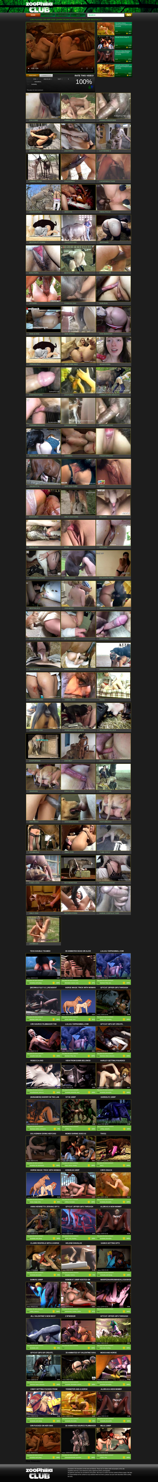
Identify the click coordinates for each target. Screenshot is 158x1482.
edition (37, 1129)
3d (36, 1165)
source (73, 983)
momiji (75, 1165)
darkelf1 (107, 1129)
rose (77, 983)
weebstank (41, 1165)
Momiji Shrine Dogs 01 (122, 37)
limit (101, 1348)
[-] (92, 87)
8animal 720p (104, 983)
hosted (74, 1311)
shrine (70, 1165)
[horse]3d (108, 1092)
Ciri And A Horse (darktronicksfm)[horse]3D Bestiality (123, 24)
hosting (109, 1019)
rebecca (41, 1092)
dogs (66, 1165)
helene (73, 1275)
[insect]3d (108, 1238)
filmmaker (68, 983)
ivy (70, 1129)
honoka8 (71, 1202)
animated (43, 1129)
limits (66, 1238)
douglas (67, 1275)
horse (66, 1019)
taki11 (102, 1165)
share (107, 1056)
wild (40, 1056)
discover (111, 1056)
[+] (89, 87)
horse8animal (34, 1092)
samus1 (36, 1311)
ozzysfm (32, 1056)
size (105, 1019)
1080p (67, 1129)
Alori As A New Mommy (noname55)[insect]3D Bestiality (122, 52)
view (78, 1092)
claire (36, 1019)
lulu (110, 983)
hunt (36, 1056)
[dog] (39, 983)
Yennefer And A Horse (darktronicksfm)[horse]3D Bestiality (123, 66)
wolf (36, 983)
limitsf (101, 1019)
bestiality (34, 84)
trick (74, 1019)
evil (40, 1019)
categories (48, 15)
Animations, (38, 81)
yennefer (78, 1457)
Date (78, 15)
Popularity (63, 15)
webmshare (68, 1311)
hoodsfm (67, 1384)
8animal (32, 1019)
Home (33, 15)
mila (105, 1457)
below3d (73, 1092)
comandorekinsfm (70, 1457)
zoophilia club (39, 6)
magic (70, 1019)
